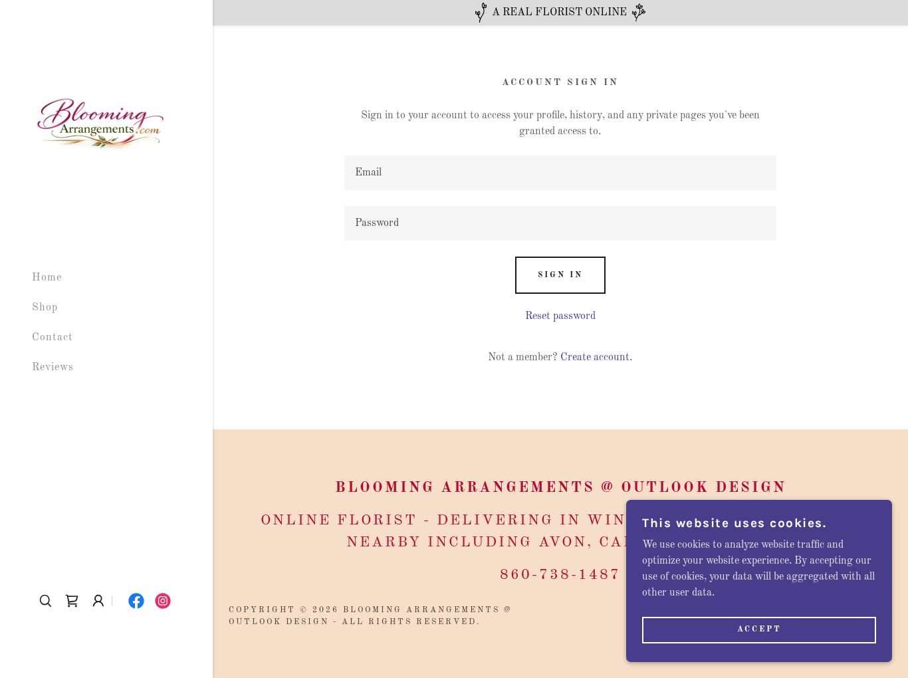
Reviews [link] (53, 367)
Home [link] (47, 278)
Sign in (560, 275)
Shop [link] (45, 307)
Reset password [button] (560, 316)
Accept (759, 630)
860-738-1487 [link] (560, 575)
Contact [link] (52, 337)
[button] (98, 601)
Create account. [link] (596, 357)
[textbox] (560, 173)
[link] (100, 130)
